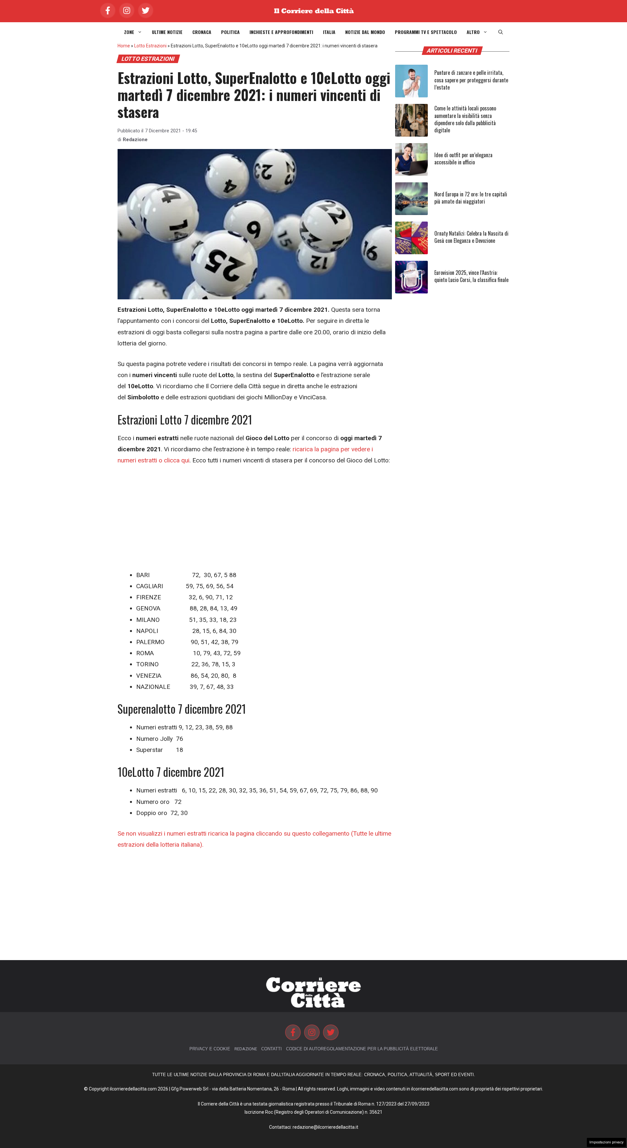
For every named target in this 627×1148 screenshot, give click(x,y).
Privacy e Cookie (209, 1048)
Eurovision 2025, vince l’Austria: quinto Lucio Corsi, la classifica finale (471, 276)
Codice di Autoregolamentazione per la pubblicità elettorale (362, 1048)
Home (124, 45)
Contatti (271, 1048)
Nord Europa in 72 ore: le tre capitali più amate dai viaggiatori (470, 197)
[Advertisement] (255, 521)
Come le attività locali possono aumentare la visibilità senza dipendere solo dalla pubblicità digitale (465, 119)
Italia (329, 32)
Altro (473, 32)
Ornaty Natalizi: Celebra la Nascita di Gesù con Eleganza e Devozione (471, 236)
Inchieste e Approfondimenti (281, 32)
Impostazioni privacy (606, 1142)
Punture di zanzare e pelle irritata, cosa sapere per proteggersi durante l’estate (471, 80)
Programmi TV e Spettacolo (426, 32)
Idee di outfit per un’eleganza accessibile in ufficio (463, 158)
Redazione (135, 139)
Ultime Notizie (167, 32)
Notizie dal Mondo (365, 32)
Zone (129, 32)
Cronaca (201, 32)
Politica (230, 32)
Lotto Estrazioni (150, 45)
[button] (500, 32)
